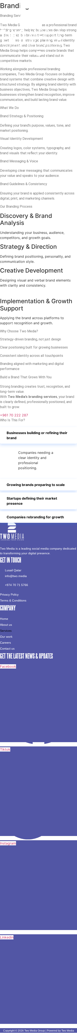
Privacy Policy (9, 594)
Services (6, 630)
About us (6, 624)
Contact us (7, 648)
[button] (38, 53)
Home (4, 618)
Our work (6, 636)
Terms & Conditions (13, 600)
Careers (5, 642)
